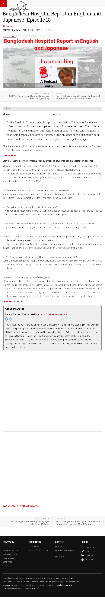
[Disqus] (52, 389)
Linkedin (89, 556)
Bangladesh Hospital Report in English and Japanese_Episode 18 (52, 16)
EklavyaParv (52, 582)
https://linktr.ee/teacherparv (54, 314)
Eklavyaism (7, 547)
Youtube (89, 560)
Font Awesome (8, 589)
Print (8, 114)
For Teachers (8, 554)
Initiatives (33, 551)
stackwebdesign (68, 578)
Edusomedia (34, 547)
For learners (8, 558)
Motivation (7, 562)
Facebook (90, 547)
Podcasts (59, 557)
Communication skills (64, 551)
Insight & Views (9, 551)
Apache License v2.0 (64, 585)
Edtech (45, 551)
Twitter (89, 551)
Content (59, 547)
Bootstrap (6, 585)
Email (58, 114)
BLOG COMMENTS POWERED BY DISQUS (20, 506)
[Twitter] (10, 319)
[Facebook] (6, 319)
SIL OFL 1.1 (34, 589)
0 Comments (8, 26)
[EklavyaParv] (19, 3)
